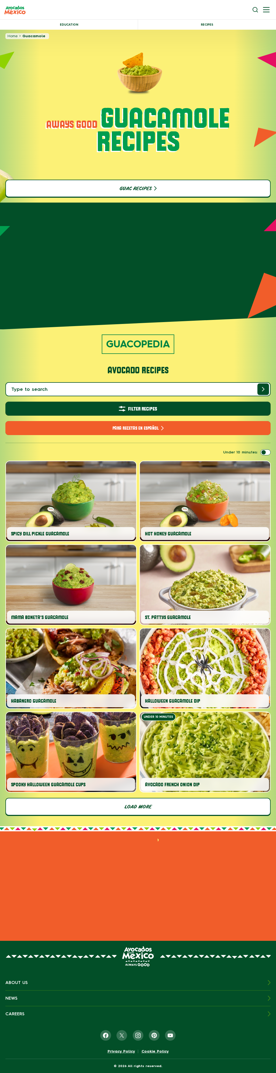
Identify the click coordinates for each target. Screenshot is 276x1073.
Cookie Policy (155, 1051)
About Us (16, 982)
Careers (15, 1013)
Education (69, 24)
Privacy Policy (121, 1051)
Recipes (207, 24)
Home (13, 36)
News (11, 998)
